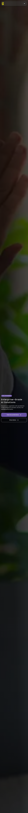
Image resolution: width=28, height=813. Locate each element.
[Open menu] (24, 3)
